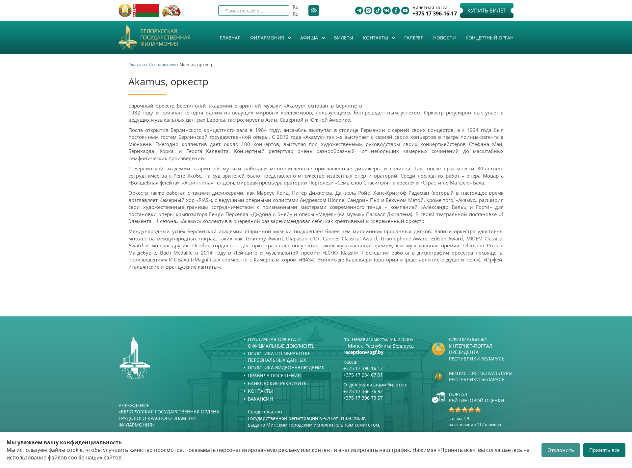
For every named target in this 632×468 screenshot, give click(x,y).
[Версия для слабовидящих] (313, 10)
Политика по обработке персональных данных (279, 356)
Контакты (376, 38)
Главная (230, 38)
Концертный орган (489, 38)
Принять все (604, 450)
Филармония (267, 38)
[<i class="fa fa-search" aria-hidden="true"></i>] (279, 10)
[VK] (387, 10)
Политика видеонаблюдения (286, 367)
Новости (444, 38)
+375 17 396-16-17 (434, 14)
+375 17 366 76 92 (363, 391)
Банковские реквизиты (278, 383)
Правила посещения (274, 375)
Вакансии (260, 399)
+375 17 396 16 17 (363, 368)
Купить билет (486, 10)
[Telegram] (359, 10)
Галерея (414, 38)
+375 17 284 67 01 (363, 375)
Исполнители (162, 64)
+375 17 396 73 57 (363, 398)
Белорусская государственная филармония (165, 37)
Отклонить (560, 450)
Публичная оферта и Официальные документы (282, 342)
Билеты (343, 38)
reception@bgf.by (363, 352)
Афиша (309, 38)
